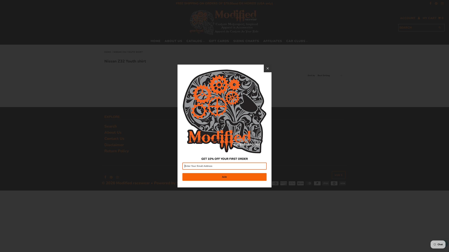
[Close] (268, 68)
